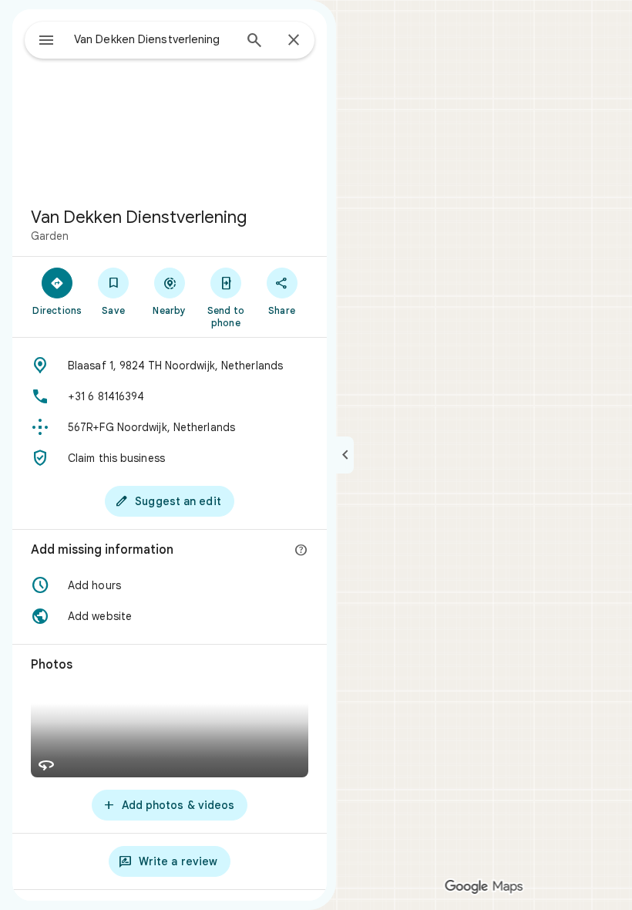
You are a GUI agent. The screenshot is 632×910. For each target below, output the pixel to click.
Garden (50, 236)
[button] (169, 585)
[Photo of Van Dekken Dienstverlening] (169, 101)
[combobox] (153, 39)
